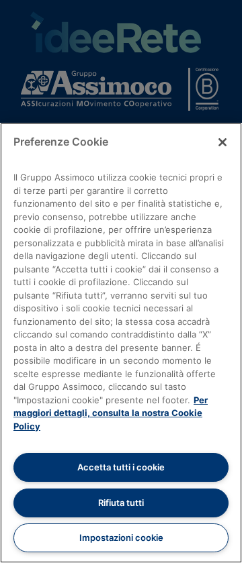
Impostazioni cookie (121, 537)
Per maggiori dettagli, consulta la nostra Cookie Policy (110, 413)
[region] (121, 343)
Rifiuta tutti (121, 502)
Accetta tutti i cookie (121, 467)
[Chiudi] (222, 142)
